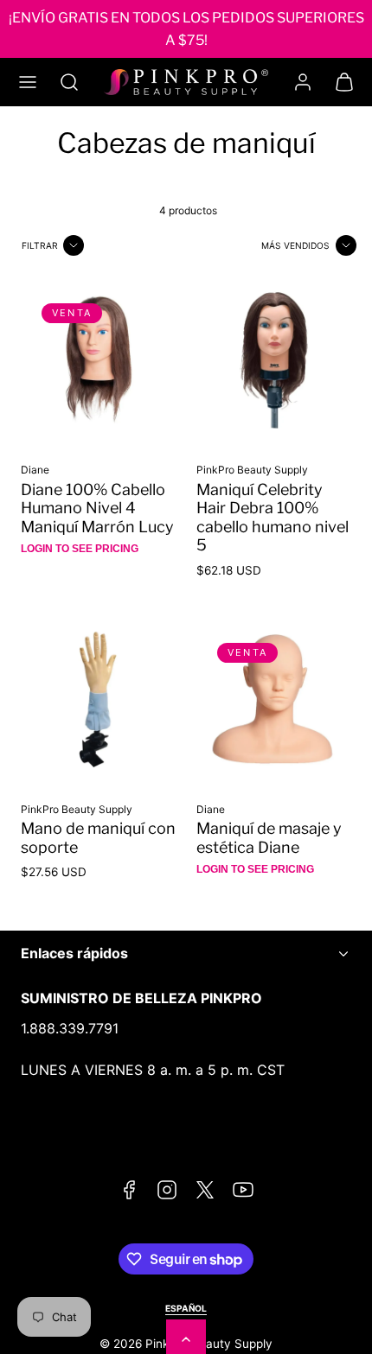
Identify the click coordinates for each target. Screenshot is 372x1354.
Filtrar (40, 245)
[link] (303, 82)
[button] (27, 82)
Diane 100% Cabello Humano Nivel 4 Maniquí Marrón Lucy (97, 508)
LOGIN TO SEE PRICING (79, 549)
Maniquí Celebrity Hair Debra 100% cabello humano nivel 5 (272, 517)
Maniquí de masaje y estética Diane (269, 837)
